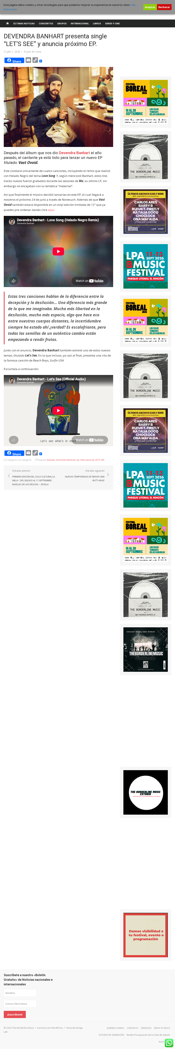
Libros (97, 23)
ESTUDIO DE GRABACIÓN (111, 1034)
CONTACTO (132, 1027)
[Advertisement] (145, 54)
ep (78, 459)
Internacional (80, 23)
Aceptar (150, 7)
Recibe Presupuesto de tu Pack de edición (148, 1034)
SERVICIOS (146, 1027)
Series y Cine (112, 23)
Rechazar (164, 7)
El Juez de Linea (32, 51)
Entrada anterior (33, 477)
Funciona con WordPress (50, 1027)
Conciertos (46, 23)
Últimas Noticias (24, 23)
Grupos (62, 23)
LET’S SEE (99, 459)
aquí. (51, 210)
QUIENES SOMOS (115, 1027)
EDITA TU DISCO (162, 1027)
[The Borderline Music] (7, 23)
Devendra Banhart (74, 153)
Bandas (51, 459)
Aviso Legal (164, 1041)
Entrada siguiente (85, 475)
